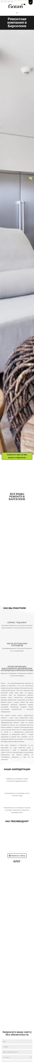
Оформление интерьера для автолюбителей (13, 888)
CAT (5, 1)
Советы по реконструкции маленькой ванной (15, 942)
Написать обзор (18, 856)
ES (2, 1)
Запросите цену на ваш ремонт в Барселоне (17, 456)
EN (9, 1)
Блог (17, 861)
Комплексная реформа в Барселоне (12, 995)
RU (12, 1)
